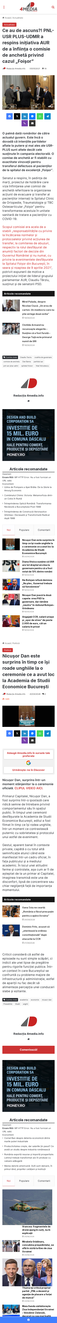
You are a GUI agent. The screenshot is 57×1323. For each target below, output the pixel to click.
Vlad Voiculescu (42, 366)
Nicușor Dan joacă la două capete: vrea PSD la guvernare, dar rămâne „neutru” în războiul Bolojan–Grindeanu (38, 602)
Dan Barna (26, 361)
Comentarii (44, 529)
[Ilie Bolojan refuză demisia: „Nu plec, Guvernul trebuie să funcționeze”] (11, 584)
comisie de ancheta (11, 361)
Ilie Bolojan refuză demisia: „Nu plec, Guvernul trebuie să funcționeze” (37, 583)
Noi (9, 529)
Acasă (7, 17)
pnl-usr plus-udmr (10, 366)
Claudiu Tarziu (26, 357)
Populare (24, 529)
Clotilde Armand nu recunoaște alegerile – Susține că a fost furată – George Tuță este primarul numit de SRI (37, 333)
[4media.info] (28, 7)
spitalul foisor (27, 366)
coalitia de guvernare (43, 357)
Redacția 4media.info (15, 68)
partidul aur (38, 361)
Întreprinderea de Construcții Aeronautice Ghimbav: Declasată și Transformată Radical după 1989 (27, 514)
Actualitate (18, 17)
